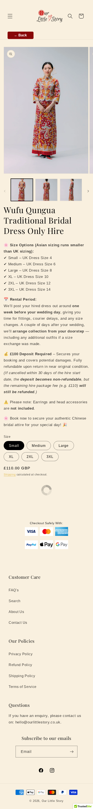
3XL (49, 457)
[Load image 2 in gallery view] (46, 190)
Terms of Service (23, 687)
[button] (10, 16)
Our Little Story (53, 801)
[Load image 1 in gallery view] (22, 190)
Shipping (10, 474)
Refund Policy (20, 665)
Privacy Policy (21, 654)
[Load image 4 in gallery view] (71, 190)
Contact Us (18, 622)
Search (15, 601)
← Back (20, 35)
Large (64, 445)
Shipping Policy (22, 676)
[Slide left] (5, 191)
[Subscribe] (71, 751)
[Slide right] (88, 191)
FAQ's (14, 590)
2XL (30, 457)
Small (14, 445)
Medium (39, 445)
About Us (16, 612)
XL (11, 457)
